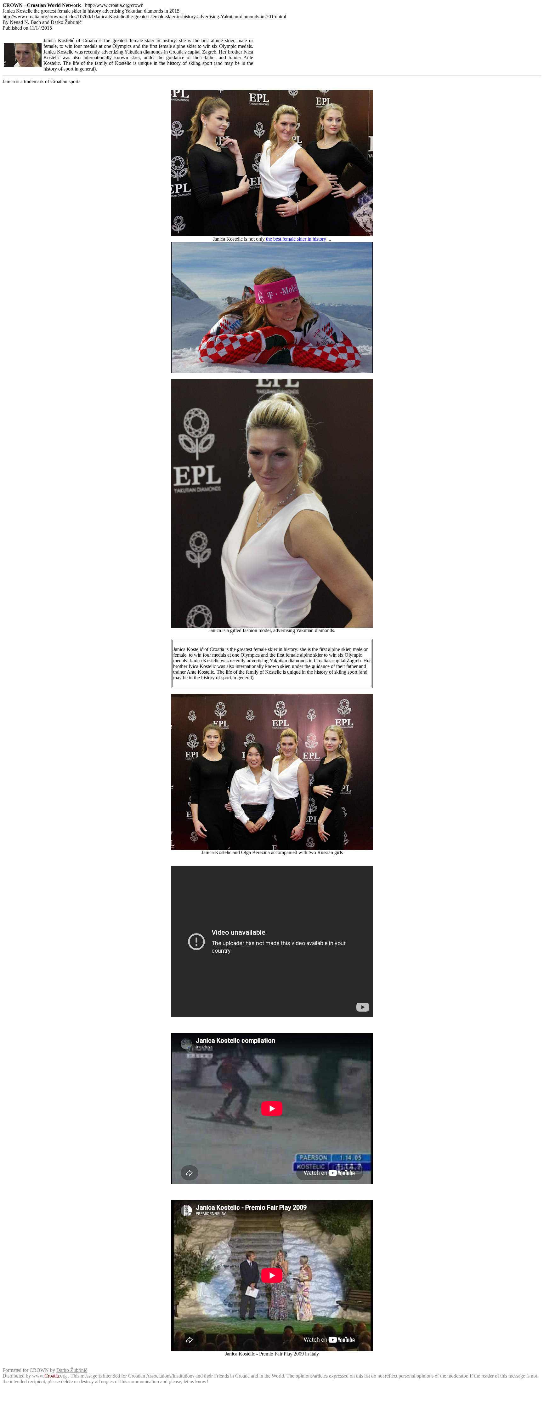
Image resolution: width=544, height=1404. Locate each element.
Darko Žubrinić (71, 1370)
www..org (49, 1375)
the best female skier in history (296, 239)
